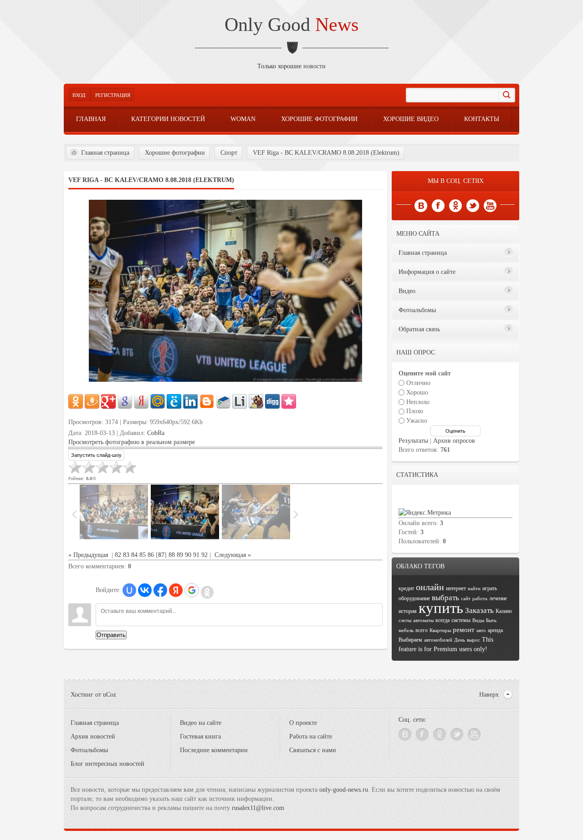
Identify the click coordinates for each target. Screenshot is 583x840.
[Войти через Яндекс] (176, 590)
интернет (456, 588)
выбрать (445, 597)
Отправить (111, 635)
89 (180, 555)
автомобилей (438, 640)
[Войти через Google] (191, 590)
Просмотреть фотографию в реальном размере (131, 442)
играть (489, 588)
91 (196, 555)
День (459, 640)
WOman (243, 119)
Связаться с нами (312, 750)
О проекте (303, 722)
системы (460, 620)
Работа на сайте (310, 736)
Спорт (228, 152)
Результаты (413, 440)
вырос (473, 640)
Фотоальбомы (89, 750)
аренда (495, 630)
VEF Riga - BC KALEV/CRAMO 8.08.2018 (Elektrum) (326, 152)
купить (441, 607)
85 (142, 555)
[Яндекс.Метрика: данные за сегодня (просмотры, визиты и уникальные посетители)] (425, 512)
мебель (406, 630)
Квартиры (440, 630)
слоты (405, 620)
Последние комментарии (214, 750)
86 (151, 555)
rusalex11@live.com (258, 808)
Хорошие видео (411, 119)
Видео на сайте (200, 722)
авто (481, 630)
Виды (478, 620)
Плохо (414, 411)
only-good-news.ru (343, 789)
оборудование (414, 598)
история (408, 611)
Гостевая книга (200, 736)
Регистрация (112, 95)
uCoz (109, 694)
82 (118, 555)
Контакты (481, 119)
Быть (491, 620)
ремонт (464, 629)
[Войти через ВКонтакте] (145, 590)
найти (474, 588)
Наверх (489, 694)
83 (126, 555)
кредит (406, 588)
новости (314, 66)
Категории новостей (168, 119)
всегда (442, 620)
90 (188, 555)
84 (134, 555)
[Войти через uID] (129, 590)
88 (172, 555)
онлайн (430, 587)
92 (204, 555)
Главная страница (105, 152)
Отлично (418, 383)
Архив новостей (93, 736)
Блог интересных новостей (107, 763)
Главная (91, 119)
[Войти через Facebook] (160, 590)
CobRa (155, 433)
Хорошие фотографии (319, 119)
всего (421, 630)
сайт (465, 598)
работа (479, 598)
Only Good (291, 24)
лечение (498, 598)
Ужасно (416, 420)
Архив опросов (454, 440)
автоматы (423, 620)
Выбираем (410, 640)
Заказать (479, 610)
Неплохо (418, 401)
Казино (504, 611)
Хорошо (417, 392)
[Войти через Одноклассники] (207, 592)
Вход (79, 95)
